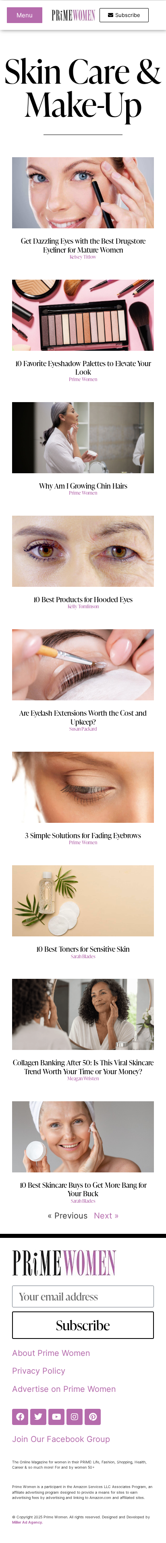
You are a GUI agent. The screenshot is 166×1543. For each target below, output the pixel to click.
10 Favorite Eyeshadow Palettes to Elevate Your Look (83, 367)
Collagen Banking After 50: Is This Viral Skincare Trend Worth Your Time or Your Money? (83, 1066)
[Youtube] (56, 1417)
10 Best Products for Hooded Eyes (83, 599)
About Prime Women (51, 1353)
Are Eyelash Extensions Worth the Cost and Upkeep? (83, 717)
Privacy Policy (38, 1371)
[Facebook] (20, 1417)
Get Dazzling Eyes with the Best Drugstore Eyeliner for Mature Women (83, 245)
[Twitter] (38, 1417)
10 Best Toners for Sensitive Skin (83, 949)
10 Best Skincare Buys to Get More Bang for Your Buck (83, 1189)
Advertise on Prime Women (64, 1389)
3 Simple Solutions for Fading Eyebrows (83, 835)
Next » (106, 1215)
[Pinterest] (93, 1417)
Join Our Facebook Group (61, 1439)
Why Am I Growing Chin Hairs (83, 486)
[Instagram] (74, 1417)
